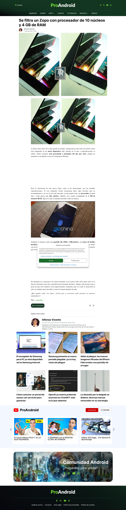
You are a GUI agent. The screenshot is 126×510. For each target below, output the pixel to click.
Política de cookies (54, 264)
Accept (51, 260)
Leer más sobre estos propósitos (60, 256)
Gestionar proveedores (46, 256)
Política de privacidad (65, 264)
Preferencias (75, 260)
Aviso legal (73, 264)
